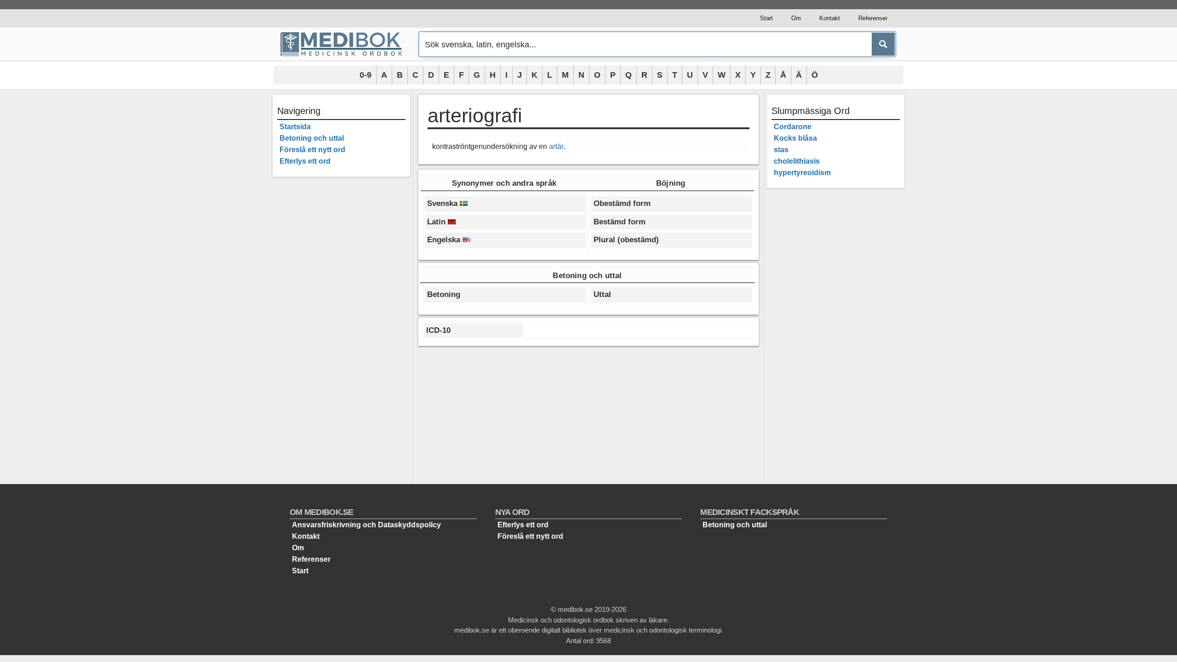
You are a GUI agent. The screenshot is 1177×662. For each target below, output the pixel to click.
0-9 (365, 75)
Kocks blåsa (795, 138)
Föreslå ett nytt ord (312, 150)
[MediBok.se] (345, 44)
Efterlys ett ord (305, 161)
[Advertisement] (341, 322)
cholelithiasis (797, 161)
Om (796, 18)
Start (766, 18)
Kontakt (829, 18)
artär (556, 146)
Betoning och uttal (312, 138)
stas (781, 150)
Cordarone (792, 127)
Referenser (872, 18)
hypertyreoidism (802, 173)
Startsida (295, 127)
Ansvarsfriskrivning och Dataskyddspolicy (366, 525)
